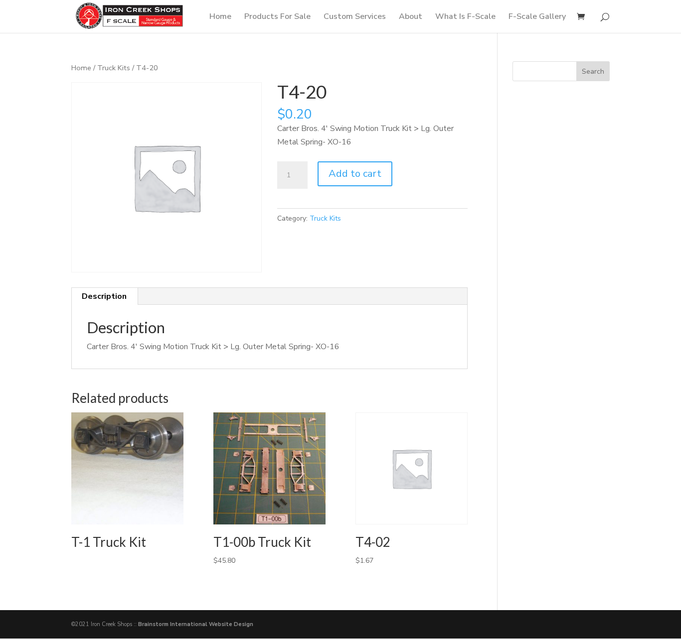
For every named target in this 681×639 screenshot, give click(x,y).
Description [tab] (104, 296)
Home (220, 17)
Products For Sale (277, 17)
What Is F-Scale (465, 17)
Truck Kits (113, 68)
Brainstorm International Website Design (195, 624)
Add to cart (355, 173)
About (410, 17)
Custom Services (355, 17)
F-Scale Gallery (537, 17)
